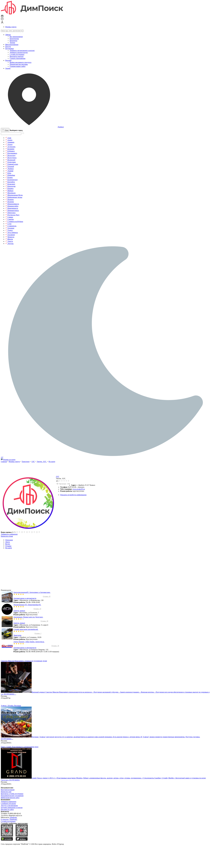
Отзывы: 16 (37, 609)
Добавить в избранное (9, 534)
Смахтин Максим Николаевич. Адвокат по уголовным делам (24, 661)
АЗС (57, 476)
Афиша (8, 35)
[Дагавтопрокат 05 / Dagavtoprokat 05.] (7, 614)
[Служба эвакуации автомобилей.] (7, 639)
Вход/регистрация (7, 790)
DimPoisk (13, 817)
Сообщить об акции (8, 803)
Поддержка (9, 48)
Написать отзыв (7, 536)
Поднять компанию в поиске (12, 807)
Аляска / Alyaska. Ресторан (11, 705)
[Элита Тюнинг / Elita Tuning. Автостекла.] (7, 651)
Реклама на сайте (7, 809)
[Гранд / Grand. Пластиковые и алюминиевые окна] (16, 778)
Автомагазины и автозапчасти (24, 598)
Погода (8, 46)
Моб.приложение (11, 44)
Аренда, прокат (19, 611)
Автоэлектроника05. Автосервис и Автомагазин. (31, 592)
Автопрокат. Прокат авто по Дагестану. (28, 617)
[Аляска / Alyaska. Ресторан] (16, 737)
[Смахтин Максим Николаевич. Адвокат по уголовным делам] (16, 692)
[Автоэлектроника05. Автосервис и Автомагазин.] (7, 602)
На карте (8, 548)
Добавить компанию (8, 802)
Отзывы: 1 (38, 633)
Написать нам (6, 792)
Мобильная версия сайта (10, 798)
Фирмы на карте (9, 459)
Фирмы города (10, 27)
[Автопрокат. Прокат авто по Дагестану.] (7, 626)
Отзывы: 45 (46, 596)
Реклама (8, 60)
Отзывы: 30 (44, 621)
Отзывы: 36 (55, 646)
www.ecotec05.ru (79, 489)
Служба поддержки (8, 821)
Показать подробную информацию (73, 495)
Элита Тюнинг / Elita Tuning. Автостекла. (28, 642)
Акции (7, 68)
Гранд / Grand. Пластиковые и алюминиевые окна (19, 747)
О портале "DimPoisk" (9, 819)
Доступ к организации (9, 805)
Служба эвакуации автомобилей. (25, 629)
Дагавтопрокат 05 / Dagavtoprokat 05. (27, 605)
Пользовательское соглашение (12, 796)
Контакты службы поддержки (12, 794)
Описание (9, 540)
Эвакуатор (17, 635)
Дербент (61, 127)
